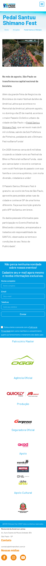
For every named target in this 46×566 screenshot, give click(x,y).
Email (3, 291)
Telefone (5, 302)
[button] (42, 4)
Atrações (16, 30)
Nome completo (8, 281)
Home (6, 30)
